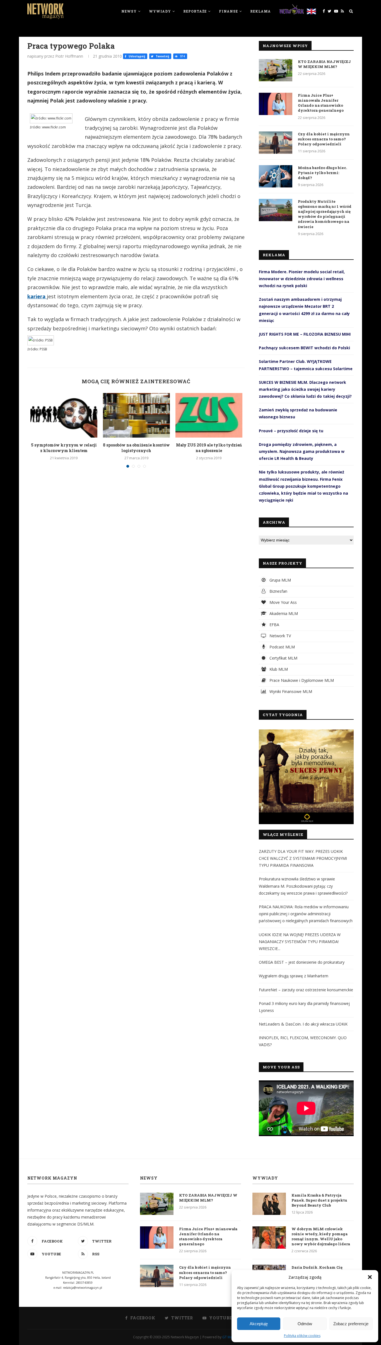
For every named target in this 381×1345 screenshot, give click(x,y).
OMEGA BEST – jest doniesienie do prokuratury (301, 962)
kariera (37, 296)
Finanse (228, 11)
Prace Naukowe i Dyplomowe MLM (301, 680)
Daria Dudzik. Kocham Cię (317, 1267)
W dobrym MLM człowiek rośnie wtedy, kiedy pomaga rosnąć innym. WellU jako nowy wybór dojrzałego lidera (320, 1236)
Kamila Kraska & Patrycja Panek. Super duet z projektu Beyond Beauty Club (319, 1200)
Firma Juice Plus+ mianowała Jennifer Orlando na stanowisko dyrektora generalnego (321, 103)
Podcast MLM (281, 647)
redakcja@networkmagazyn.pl (82, 1288)
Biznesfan (277, 591)
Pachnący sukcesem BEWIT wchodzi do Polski (304, 347)
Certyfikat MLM (282, 658)
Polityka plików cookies (302, 1335)
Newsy (129, 11)
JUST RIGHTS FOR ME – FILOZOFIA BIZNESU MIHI (305, 334)
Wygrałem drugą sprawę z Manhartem (293, 975)
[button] (370, 1277)
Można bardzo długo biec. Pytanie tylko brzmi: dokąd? (322, 172)
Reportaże (195, 11)
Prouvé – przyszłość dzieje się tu (291, 430)
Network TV (279, 635)
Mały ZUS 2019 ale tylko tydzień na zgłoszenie (209, 447)
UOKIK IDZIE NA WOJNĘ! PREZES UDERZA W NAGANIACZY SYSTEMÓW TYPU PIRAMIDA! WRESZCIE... (300, 941)
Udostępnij (136, 56)
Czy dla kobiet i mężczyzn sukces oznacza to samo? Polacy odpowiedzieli (324, 139)
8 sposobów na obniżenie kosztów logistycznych (136, 447)
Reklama (260, 11)
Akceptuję (259, 1323)
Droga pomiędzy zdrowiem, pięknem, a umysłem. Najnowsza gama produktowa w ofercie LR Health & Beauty (301, 451)
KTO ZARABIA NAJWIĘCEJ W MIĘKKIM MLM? (324, 64)
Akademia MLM (283, 613)
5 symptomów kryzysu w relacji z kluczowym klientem (64, 447)
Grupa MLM (279, 580)
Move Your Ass (282, 602)
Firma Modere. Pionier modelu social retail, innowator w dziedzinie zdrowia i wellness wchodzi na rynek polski (302, 278)
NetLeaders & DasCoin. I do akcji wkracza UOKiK (303, 1024)
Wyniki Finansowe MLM (290, 691)
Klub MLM (278, 669)
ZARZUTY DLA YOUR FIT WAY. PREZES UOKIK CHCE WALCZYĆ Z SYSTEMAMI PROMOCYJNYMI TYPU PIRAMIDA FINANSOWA (303, 858)
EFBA (273, 624)
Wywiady (160, 11)
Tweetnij (162, 56)
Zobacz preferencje (350, 1323)
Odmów (305, 1323)
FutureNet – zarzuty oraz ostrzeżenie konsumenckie (306, 989)
